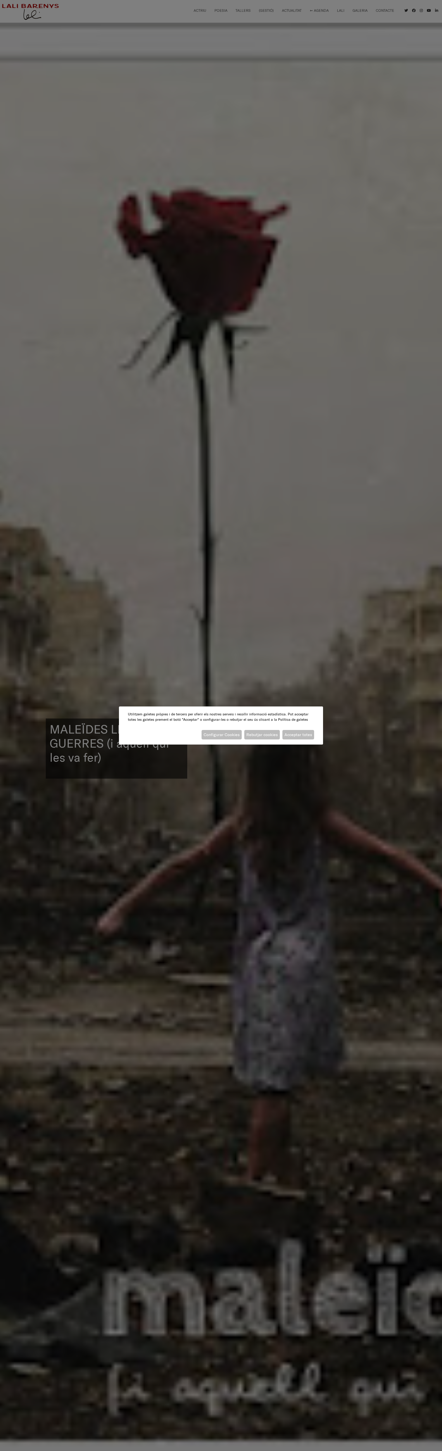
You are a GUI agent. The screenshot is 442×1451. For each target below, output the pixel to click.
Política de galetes (293, 719)
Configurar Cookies (222, 734)
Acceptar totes (298, 734)
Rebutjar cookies (262, 734)
